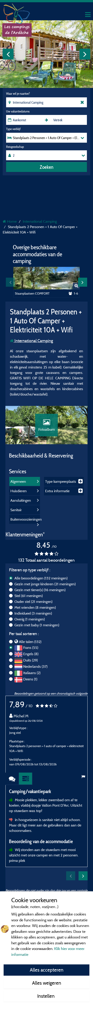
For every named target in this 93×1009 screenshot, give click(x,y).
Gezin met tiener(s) (39, 590)
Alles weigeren (46, 983)
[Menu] (87, 14)
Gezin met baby (36, 625)
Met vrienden (35, 607)
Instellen (46, 996)
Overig (29, 619)
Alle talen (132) (30, 641)
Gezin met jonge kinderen (45, 584)
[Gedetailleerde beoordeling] (26, 779)
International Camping (33, 340)
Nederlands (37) (35, 666)
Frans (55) (30, 647)
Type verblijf (13, 129)
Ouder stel (33, 601)
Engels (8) (30, 654)
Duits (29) (30, 660)
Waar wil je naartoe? (18, 94)
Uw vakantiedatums (18, 111)
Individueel (33, 613)
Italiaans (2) (31, 672)
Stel (28, 595)
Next (84, 54)
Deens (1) (30, 679)
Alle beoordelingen (40, 578)
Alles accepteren (46, 970)
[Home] (17, 12)
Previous (8, 54)
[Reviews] (12, 779)
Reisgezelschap (15, 147)
